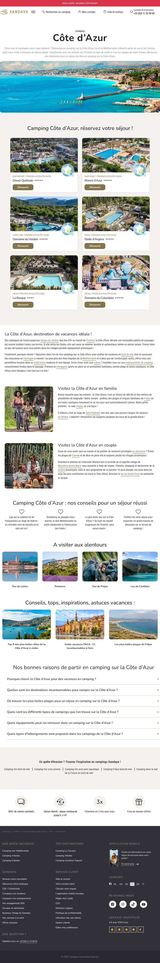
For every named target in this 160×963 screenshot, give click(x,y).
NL (115, 884)
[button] (83, 679)
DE (138, 884)
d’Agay (79, 406)
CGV (58, 903)
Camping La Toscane (66, 850)
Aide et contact (63, 879)
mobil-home (40, 362)
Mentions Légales (64, 908)
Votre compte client (65, 883)
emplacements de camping (139, 362)
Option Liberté (63, 922)
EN (121, 884)
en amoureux (138, 451)
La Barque (19, 298)
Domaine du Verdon (25, 239)
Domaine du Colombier (99, 298)
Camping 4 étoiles (11, 855)
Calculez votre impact (66, 888)
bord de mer (127, 354)
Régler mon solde (64, 898)
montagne (28, 358)
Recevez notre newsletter (14, 879)
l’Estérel (90, 340)
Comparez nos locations (14, 893)
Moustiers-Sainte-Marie (69, 465)
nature (97, 362)
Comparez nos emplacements (16, 898)
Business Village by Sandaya (16, 912)
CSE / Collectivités (11, 888)
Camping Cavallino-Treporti (69, 860)
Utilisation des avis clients (68, 917)
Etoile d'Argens (94, 239)
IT (143, 884)
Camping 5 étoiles (11, 860)
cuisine (61, 469)
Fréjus (147, 398)
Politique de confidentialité (68, 912)
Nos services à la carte (13, 917)
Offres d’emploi (9, 922)
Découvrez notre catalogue (15, 883)
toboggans (61, 366)
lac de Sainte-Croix (130, 473)
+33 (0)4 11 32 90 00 (28, 941)
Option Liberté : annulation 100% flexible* (80, 3)
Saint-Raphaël (93, 412)
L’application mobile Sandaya (70, 893)
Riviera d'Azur (93, 180)
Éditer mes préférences (67, 927)
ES (126, 884)
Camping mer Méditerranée (15, 850)
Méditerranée (89, 358)
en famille (63, 416)
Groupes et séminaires (13, 908)
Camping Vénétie (64, 855)
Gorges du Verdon (49, 340)
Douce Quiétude (23, 180)
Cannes (76, 455)
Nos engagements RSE (13, 903)
